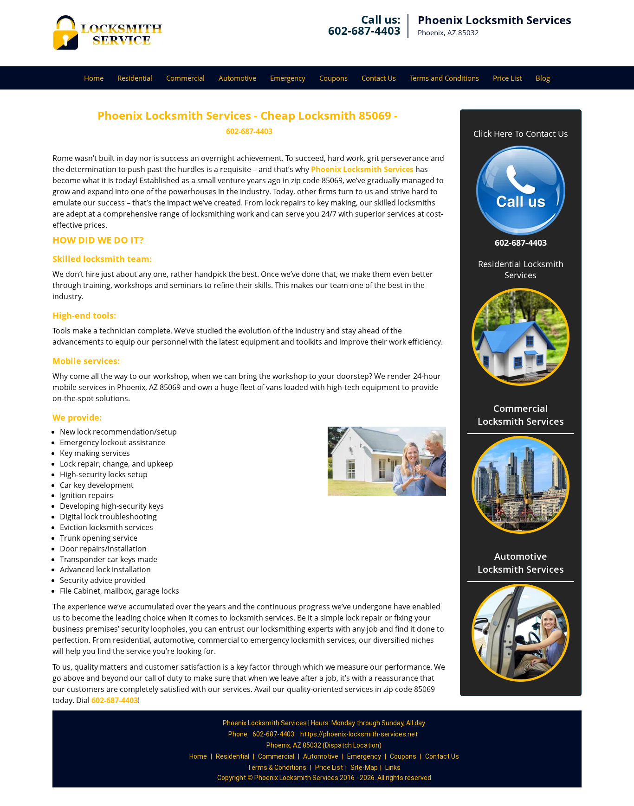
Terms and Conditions (444, 78)
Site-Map (364, 767)
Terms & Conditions (276, 767)
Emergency (287, 78)
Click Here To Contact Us (520, 134)
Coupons (333, 78)
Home (94, 78)
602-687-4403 (364, 30)
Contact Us (379, 78)
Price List (507, 78)
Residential (134, 78)
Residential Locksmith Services (520, 269)
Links (393, 767)
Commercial (185, 78)
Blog (543, 78)
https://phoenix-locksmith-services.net (359, 734)
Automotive (237, 78)
